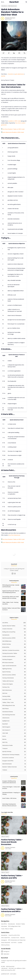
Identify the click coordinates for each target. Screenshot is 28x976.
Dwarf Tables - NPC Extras (9, 798)
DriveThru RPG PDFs (14, 935)
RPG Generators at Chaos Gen (16, 940)
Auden (14, 974)
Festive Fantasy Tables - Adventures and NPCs (12, 910)
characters (10, 74)
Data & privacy (5, 945)
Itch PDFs (14, 942)
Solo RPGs (4, 924)
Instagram (4, 940)
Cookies (20, 942)
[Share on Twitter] (3, 53)
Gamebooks (11, 924)
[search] (2, 2)
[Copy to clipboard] (24, 53)
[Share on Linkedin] (14, 53)
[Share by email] (19, 53)
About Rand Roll (5, 942)
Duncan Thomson (10, 18)
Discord (22, 937)
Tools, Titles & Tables (7, 929)
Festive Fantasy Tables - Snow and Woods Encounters (12, 842)
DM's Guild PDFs (5, 937)
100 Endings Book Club (14, 926)
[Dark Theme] (3, 2)
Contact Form (15, 937)
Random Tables (20, 924)
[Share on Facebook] (8, 53)
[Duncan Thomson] (2, 18)
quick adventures (19, 74)
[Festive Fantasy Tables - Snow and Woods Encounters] (14, 825)
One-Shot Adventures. (14, 535)
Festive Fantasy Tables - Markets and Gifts (12, 876)
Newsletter (4, 935)
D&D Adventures (12, 6)
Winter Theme (5, 836)
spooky (3, 76)
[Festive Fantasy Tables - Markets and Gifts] (14, 861)
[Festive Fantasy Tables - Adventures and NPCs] (14, 894)
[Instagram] (12, 573)
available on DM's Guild (14, 121)
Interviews (4, 926)
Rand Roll (11, 966)
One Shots (4, 6)
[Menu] (26, 2)
